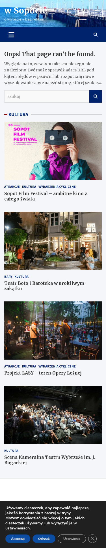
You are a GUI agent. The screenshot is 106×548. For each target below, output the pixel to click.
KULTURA (18, 114)
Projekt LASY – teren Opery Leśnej (43, 373)
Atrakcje (12, 186)
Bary (8, 276)
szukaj (95, 96)
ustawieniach (17, 528)
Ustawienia (71, 538)
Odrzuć (44, 538)
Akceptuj (18, 538)
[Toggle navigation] (11, 34)
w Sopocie (25, 10)
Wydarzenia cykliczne (57, 186)
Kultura (29, 186)
